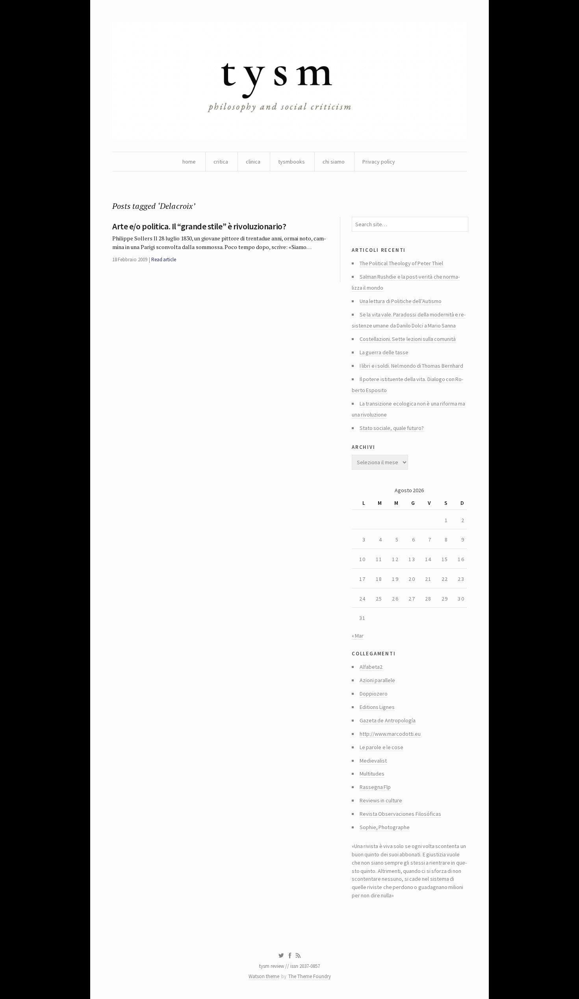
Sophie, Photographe (385, 827)
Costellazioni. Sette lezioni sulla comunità (408, 338)
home (189, 161)
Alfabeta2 (371, 666)
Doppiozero (374, 693)
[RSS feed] (298, 955)
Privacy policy (378, 161)
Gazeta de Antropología (388, 720)
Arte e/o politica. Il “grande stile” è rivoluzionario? (199, 226)
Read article (163, 259)
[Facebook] (289, 955)
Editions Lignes (377, 707)
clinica (253, 161)
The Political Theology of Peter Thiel (401, 263)
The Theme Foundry (309, 976)
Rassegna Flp (375, 787)
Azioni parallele (377, 680)
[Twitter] (281, 955)
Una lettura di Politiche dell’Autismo (401, 301)
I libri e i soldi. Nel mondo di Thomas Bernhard (411, 365)
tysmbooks (291, 161)
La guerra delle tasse (384, 352)
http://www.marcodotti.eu (390, 733)
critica (220, 161)
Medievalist (373, 760)
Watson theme (264, 976)
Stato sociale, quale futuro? (392, 428)
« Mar (358, 635)
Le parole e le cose (381, 747)
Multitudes (372, 773)
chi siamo (334, 161)
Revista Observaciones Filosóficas (400, 813)
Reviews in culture (381, 800)
